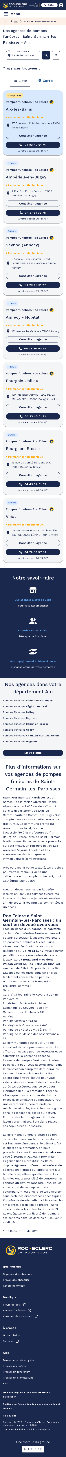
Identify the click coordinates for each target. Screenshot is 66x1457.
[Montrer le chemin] (5, 21)
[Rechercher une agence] (46, 55)
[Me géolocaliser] (56, 55)
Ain (16, 21)
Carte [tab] (48, 80)
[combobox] (24, 55)
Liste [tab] (22, 80)
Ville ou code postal (18, 51)
